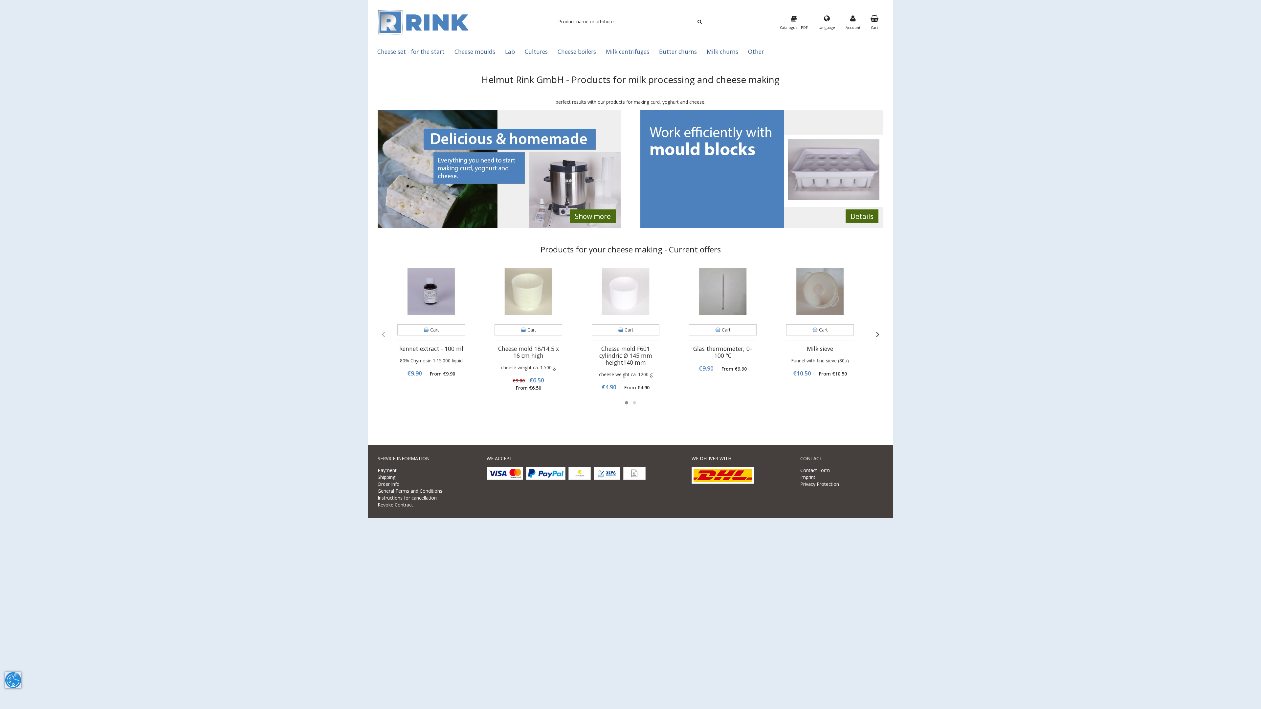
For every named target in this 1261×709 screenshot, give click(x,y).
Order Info (389, 484)
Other (756, 51)
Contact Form (815, 470)
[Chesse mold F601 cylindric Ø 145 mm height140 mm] (625, 291)
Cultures (536, 51)
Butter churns (678, 51)
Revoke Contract (395, 505)
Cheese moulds (474, 51)
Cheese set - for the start (411, 51)
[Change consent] (13, 680)
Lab (510, 51)
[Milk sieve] (820, 291)
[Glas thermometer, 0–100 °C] (723, 291)
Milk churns (722, 51)
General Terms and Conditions (410, 491)
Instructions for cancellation (407, 498)
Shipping (386, 477)
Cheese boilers (577, 51)
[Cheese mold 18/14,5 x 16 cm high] (528, 291)
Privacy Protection (819, 484)
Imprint (807, 477)
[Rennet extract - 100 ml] (431, 291)
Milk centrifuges (627, 51)
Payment (387, 470)
